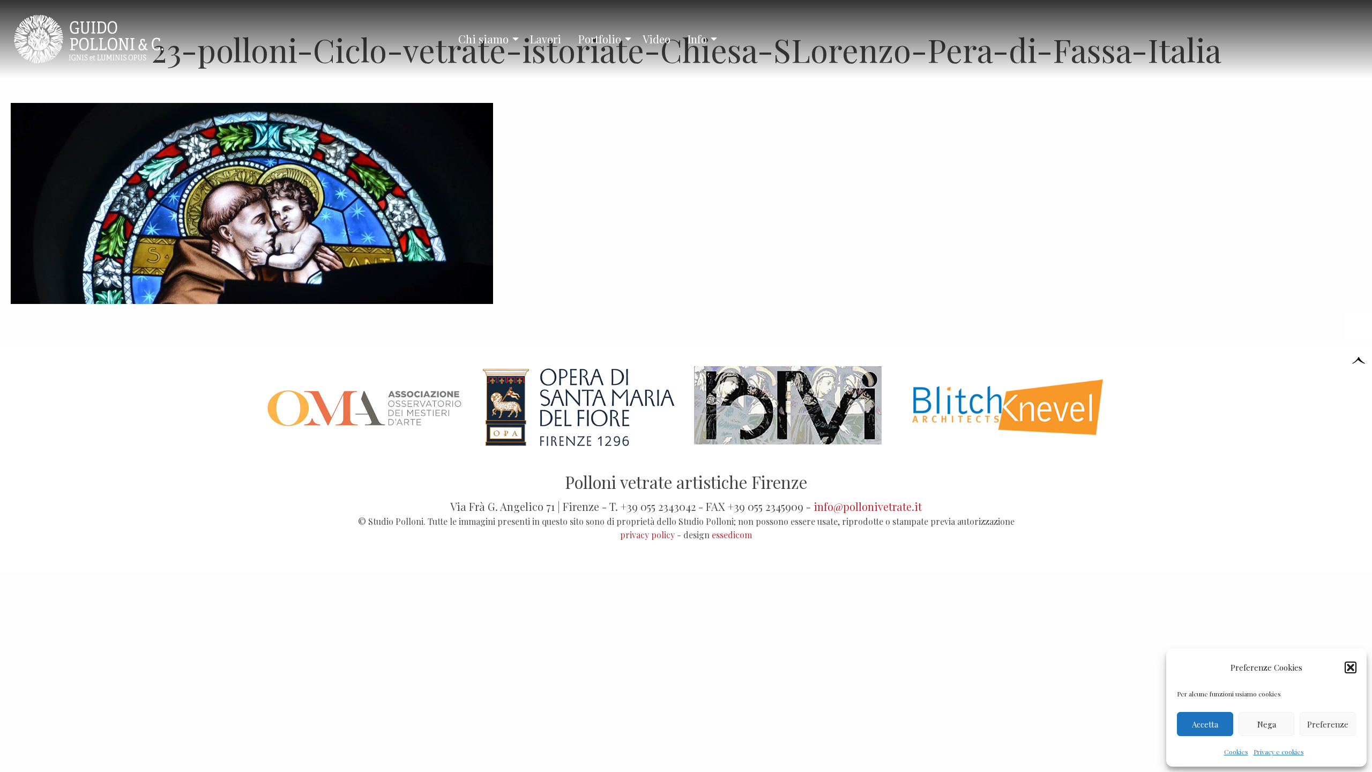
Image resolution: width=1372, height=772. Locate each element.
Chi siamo (483, 39)
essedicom (732, 534)
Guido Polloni (98, 39)
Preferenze (1327, 724)
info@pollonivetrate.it (868, 506)
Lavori (545, 39)
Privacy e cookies (1279, 751)
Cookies (1236, 751)
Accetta (1205, 724)
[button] (1350, 667)
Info (697, 39)
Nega (1266, 724)
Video (656, 39)
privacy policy (647, 534)
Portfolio (599, 39)
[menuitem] (485, 39)
